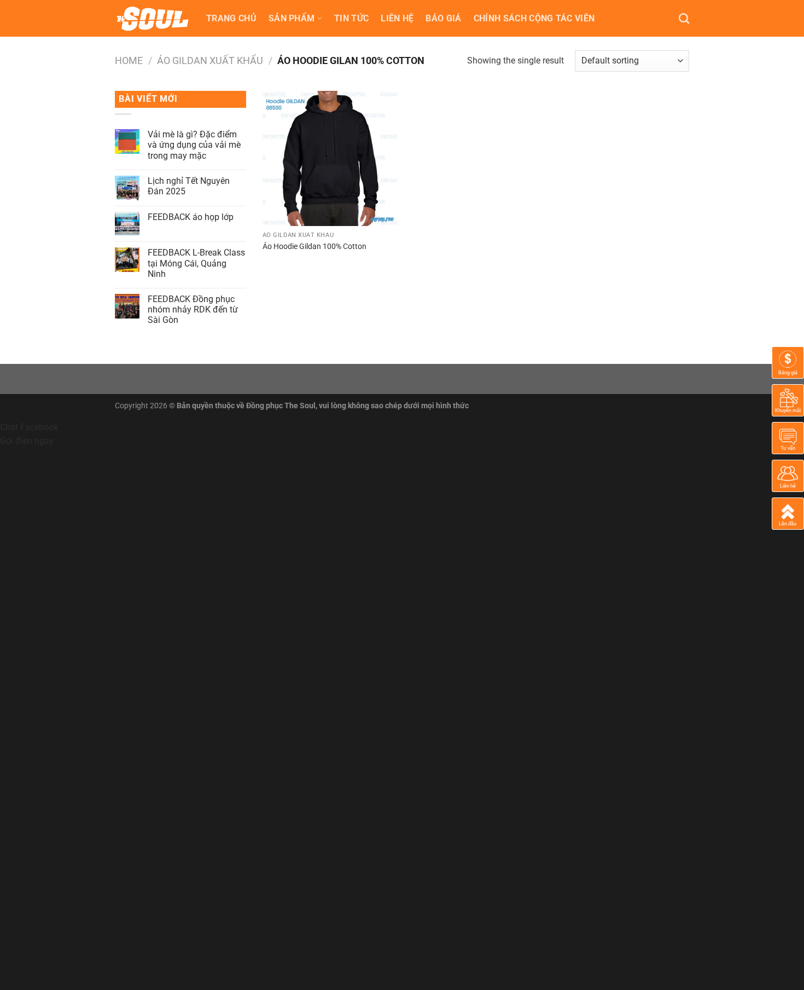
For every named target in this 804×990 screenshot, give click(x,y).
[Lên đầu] (787, 513)
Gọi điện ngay (27, 441)
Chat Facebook (29, 427)
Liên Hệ (397, 18)
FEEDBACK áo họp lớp (191, 217)
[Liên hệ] (787, 475)
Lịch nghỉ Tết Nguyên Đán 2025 (189, 186)
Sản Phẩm (292, 18)
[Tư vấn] (787, 437)
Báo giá (443, 18)
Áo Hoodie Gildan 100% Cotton (314, 246)
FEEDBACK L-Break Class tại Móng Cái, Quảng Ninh (196, 263)
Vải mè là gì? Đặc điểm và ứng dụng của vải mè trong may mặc (194, 144)
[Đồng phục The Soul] (152, 18)
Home (129, 60)
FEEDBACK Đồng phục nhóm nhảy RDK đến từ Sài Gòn (193, 309)
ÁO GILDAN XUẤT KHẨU (210, 60)
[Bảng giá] (787, 362)
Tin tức (351, 18)
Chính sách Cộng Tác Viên (534, 18)
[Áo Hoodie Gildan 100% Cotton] (330, 158)
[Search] (684, 18)
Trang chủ (231, 18)
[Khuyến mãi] (787, 400)
